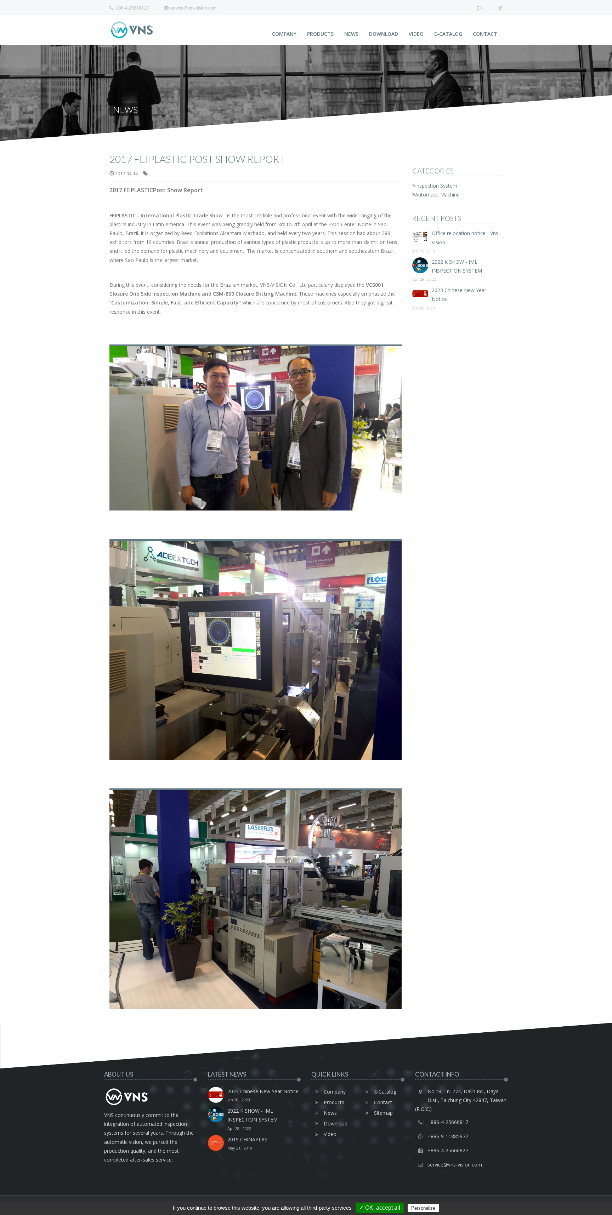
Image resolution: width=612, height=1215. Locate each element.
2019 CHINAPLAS (247, 1143)
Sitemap (383, 1113)
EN (480, 8)
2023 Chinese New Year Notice (263, 1095)
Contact (485, 33)
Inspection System (436, 185)
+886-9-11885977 (447, 1136)
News (351, 33)
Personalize (423, 1208)
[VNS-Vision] (145, 30)
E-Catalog (448, 33)
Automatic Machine (437, 194)
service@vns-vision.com (192, 8)
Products (320, 33)
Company (284, 33)
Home (466, 109)
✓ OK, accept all (379, 1208)
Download (383, 33)
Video (416, 33)
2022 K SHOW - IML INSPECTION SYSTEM (447, 270)
